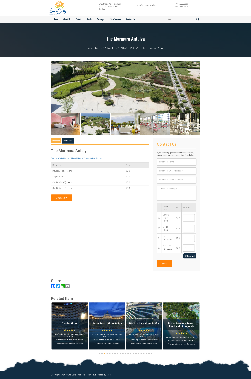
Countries (98, 48)
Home (56, 19)
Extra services (115, 19)
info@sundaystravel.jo (146, 5)
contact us (130, 19)
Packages (100, 19)
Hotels (89, 19)
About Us (66, 19)
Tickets (78, 19)
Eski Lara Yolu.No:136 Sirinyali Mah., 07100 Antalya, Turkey (76, 158)
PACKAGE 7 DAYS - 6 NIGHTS (132, 48)
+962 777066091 (182, 6)
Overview (56, 140)
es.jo (108, 375)
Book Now (61, 197)
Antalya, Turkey (111, 48)
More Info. (68, 140)
